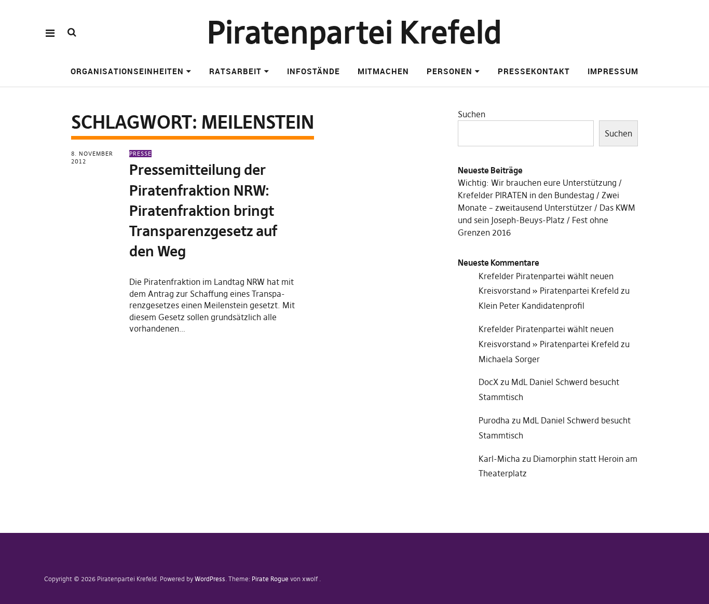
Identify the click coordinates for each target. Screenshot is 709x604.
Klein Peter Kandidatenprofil (531, 305)
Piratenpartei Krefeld (354, 32)
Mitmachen (383, 71)
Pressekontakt (534, 71)
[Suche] (71, 32)
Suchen (471, 114)
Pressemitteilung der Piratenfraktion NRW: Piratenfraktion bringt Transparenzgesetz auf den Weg (203, 210)
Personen (449, 71)
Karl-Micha (499, 459)
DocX (488, 382)
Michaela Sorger (509, 359)
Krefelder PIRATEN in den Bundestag (526, 195)
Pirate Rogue (270, 579)
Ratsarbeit (235, 71)
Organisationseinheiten (127, 71)
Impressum (613, 71)
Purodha (494, 420)
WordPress (210, 579)
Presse (140, 153)
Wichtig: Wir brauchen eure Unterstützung (537, 182)
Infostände (313, 71)
